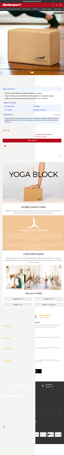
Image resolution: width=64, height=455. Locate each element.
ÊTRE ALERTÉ (32, 140)
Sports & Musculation (13, 9)
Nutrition (36, 9)
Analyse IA (11, 89)
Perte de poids (26, 9)
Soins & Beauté (58, 9)
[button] (60, 5)
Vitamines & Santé (46, 9)
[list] (32, 43)
